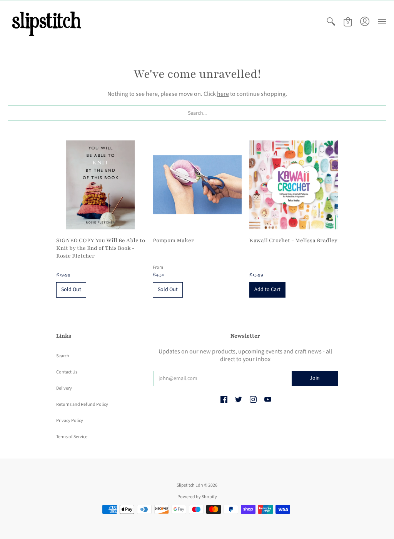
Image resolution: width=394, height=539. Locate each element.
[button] (330, 21)
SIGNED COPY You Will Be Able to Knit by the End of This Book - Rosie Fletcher (100, 248)
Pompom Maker (173, 240)
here (223, 94)
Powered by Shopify (197, 497)
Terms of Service (71, 437)
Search (62, 356)
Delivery (64, 388)
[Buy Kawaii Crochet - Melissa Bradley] (293, 184)
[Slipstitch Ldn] (46, 21)
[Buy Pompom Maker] (197, 184)
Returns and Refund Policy (82, 404)
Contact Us (66, 372)
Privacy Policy (69, 420)
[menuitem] (330, 21)
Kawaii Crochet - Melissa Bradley (293, 240)
